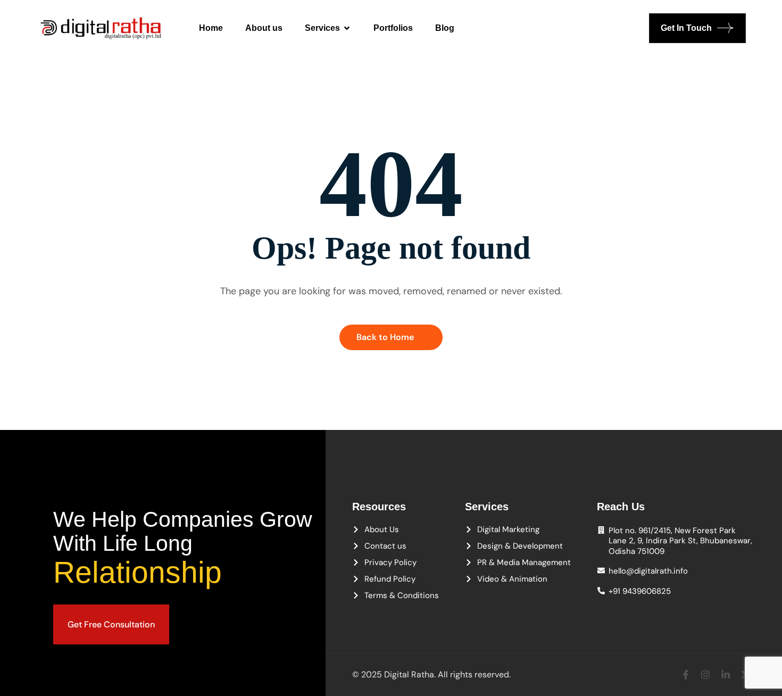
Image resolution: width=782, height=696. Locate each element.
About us (263, 27)
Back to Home (385, 337)
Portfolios (393, 27)
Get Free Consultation (111, 624)
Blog (444, 27)
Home (211, 27)
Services (322, 27)
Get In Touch (686, 27)
